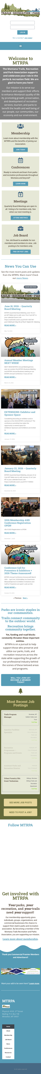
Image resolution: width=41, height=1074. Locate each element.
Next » (25, 598)
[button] (20, 46)
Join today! (28, 38)
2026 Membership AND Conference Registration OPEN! (17, 523)
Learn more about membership (20, 939)
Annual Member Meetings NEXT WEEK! (18, 361)
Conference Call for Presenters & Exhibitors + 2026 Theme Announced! (18, 570)
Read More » (10, 325)
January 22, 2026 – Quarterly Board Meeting (20, 470)
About (8, 1031)
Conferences (8, 1048)
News (8, 1044)
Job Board (8, 1039)
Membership (8, 1035)
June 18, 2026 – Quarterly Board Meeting (18, 307)
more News (22, 278)
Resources (8, 1052)
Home (8, 1026)
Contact (8, 1057)
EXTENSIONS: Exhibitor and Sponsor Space (19, 413)
